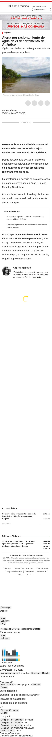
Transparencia (29, 572)
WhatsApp (47, 103)
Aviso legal (7, 568)
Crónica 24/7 (6, 662)
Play (3, 624)
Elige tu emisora (39, 9)
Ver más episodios (9, 673)
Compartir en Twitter (10, 722)
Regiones (7, 33)
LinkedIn (40, 103)
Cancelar (13, 710)
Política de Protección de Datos (23, 568)
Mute (3, 618)
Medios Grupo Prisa (26, 589)
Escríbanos (30, 575)
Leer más (37, 277)
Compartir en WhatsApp (12, 728)
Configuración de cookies (14, 572)
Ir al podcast (25, 673)
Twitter (34, 103)
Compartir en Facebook (12, 720)
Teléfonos (21, 575)
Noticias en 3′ (7, 629)
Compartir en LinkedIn (11, 725)
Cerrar (4, 687)
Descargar (5, 733)
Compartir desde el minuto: (15, 736)
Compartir (36, 673)
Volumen (5, 621)
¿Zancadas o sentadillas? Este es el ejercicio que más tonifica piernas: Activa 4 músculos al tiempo (18, 543)
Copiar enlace (7, 730)
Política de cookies (43, 568)
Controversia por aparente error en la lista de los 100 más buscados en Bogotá (19, 516)
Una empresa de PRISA (26, 583)
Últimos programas (23, 629)
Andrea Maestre (9, 110)
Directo (36, 629)
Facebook (28, 103)
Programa (24, 6)
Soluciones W (41, 572)
